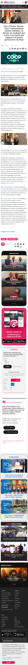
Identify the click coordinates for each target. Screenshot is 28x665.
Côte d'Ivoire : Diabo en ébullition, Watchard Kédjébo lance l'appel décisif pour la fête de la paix (12, 6)
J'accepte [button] (8, 662)
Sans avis (7, 362)
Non (6, 360)
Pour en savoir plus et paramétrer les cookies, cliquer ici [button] (12, 658)
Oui (6, 358)
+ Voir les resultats (17, 366)
